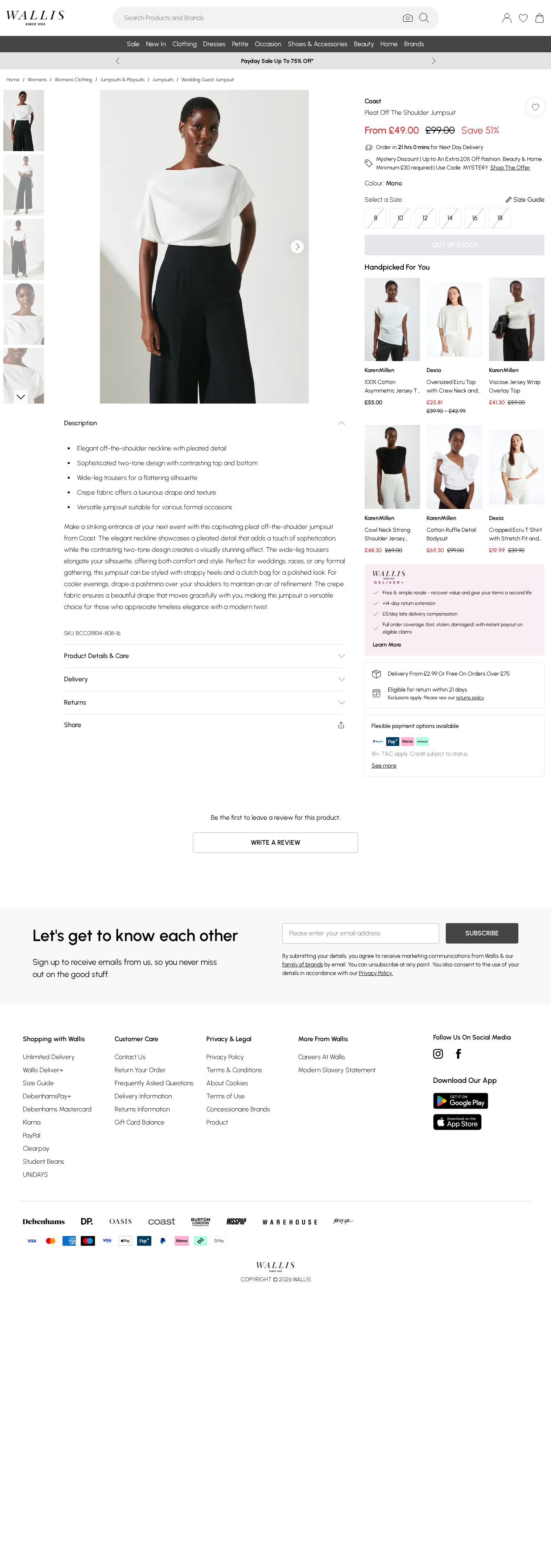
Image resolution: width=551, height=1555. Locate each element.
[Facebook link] (458, 1054)
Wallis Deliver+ (43, 1070)
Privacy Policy (225, 1057)
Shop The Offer (510, 167)
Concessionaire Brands (238, 1109)
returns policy (470, 698)
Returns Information (142, 1109)
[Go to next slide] (297, 246)
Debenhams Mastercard (57, 1109)
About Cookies (227, 1083)
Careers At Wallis (321, 1057)
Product (217, 1122)
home (13, 80)
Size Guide (38, 1083)
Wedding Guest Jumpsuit (207, 80)
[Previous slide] (118, 60)
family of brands (302, 964)
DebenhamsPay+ (47, 1096)
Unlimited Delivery (49, 1057)
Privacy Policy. (376, 973)
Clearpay (36, 1148)
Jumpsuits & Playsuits (122, 80)
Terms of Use (225, 1096)
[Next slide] (434, 60)
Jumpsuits (163, 80)
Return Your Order (140, 1070)
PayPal (31, 1135)
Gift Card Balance (139, 1122)
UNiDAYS (35, 1174)
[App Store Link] (460, 1111)
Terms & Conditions (234, 1070)
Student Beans (43, 1161)
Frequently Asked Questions (154, 1083)
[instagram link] (438, 1054)
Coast (373, 101)
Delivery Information (143, 1096)
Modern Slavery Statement (337, 1070)
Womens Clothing (73, 80)
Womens (37, 80)
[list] (204, 247)
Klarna (31, 1122)
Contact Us (130, 1057)
